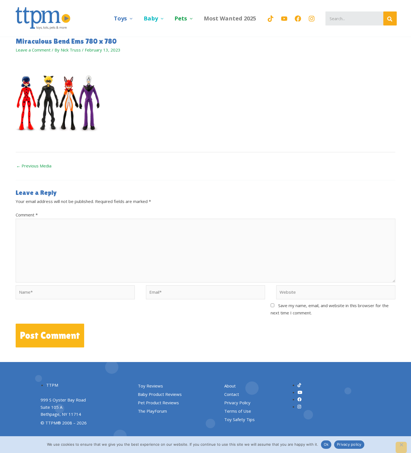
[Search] (390, 18)
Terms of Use (237, 411)
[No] (401, 447)
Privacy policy (349, 444)
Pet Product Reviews (158, 402)
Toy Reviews (150, 386)
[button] (130, 18)
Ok (326, 444)
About (230, 386)
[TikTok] (270, 18)
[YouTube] (284, 18)
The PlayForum (152, 411)
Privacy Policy (237, 402)
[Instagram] (311, 18)
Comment (27, 215)
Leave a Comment (33, 50)
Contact (231, 394)
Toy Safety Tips (239, 419)
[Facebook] (298, 18)
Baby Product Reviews (160, 394)
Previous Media (33, 166)
